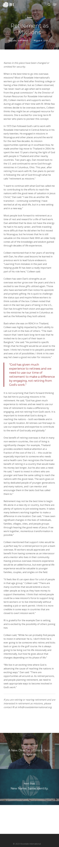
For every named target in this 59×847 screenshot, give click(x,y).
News (29, 17)
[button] (54, 4)
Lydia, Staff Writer (19, 40)
